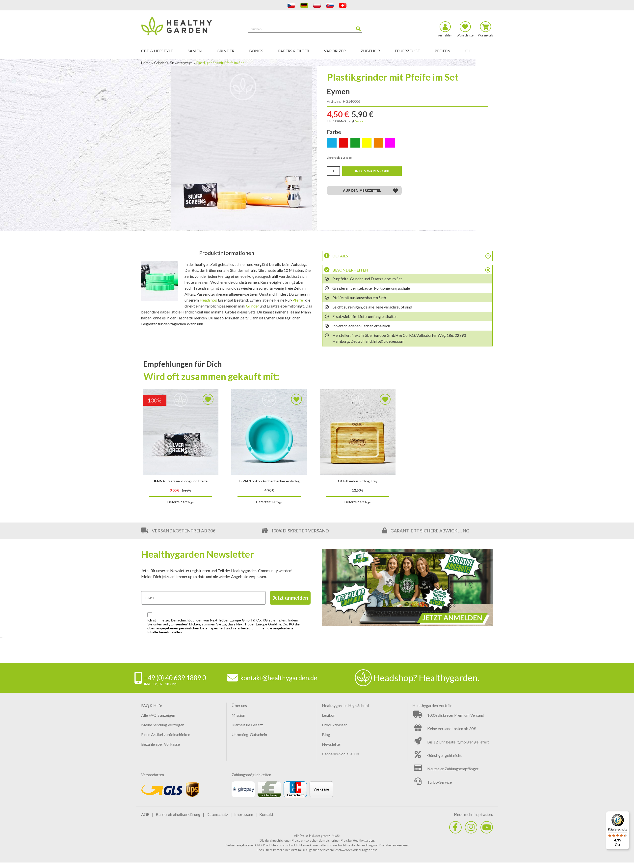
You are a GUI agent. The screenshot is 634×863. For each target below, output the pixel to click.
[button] (364, 190)
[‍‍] (455, 827)
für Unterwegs (181, 63)
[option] (332, 143)
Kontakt (266, 814)
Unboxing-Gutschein (249, 734)
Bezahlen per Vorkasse (160, 744)
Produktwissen (334, 724)
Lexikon (328, 715)
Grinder (160, 63)
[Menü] (626, 814)
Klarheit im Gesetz (247, 724)
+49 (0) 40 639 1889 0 (175, 678)
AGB (145, 814)
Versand (360, 121)
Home (146, 63)
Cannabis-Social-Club (340, 753)
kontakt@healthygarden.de (278, 678)
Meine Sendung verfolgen (162, 724)
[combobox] (305, 29)
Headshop (208, 300)
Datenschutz (217, 814)
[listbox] (407, 143)
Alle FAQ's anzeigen (158, 715)
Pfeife (297, 300)
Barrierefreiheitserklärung (178, 814)
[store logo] (185, 26)
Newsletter (331, 744)
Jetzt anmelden (290, 598)
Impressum (243, 814)
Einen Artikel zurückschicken (165, 734)
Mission (238, 715)
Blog (326, 734)
